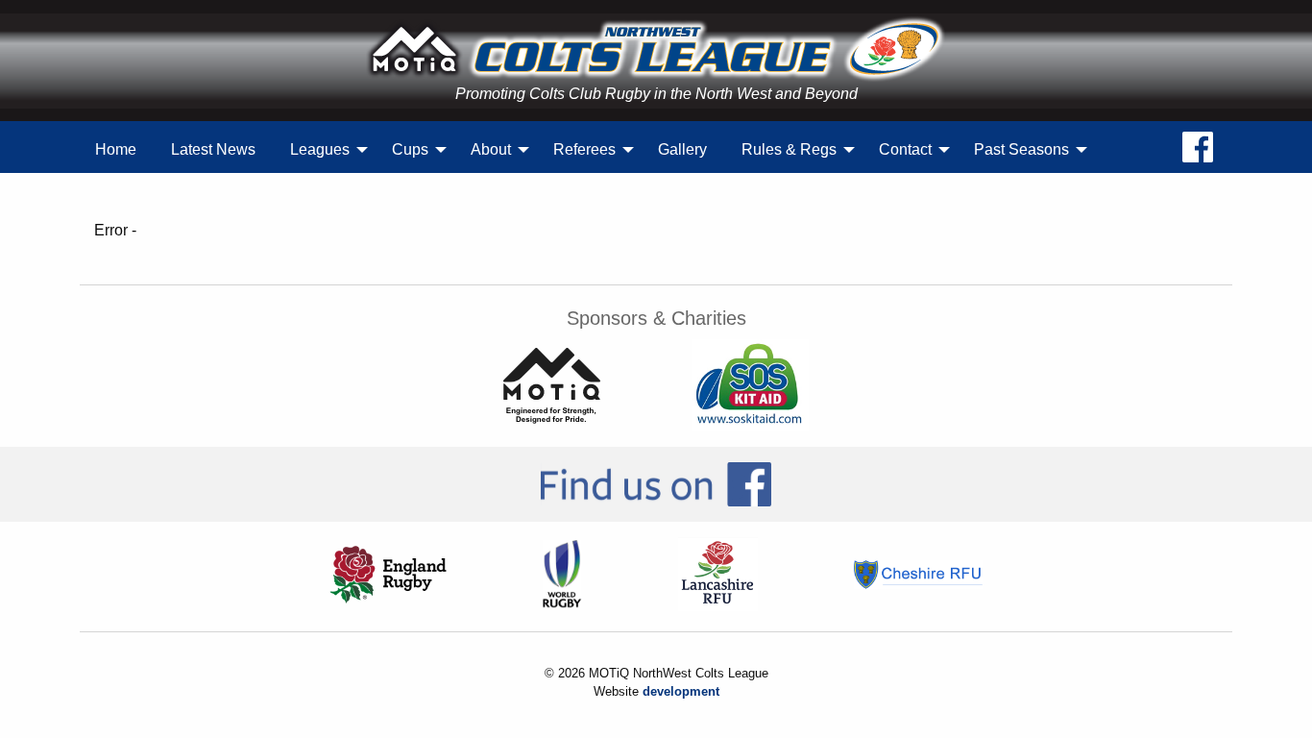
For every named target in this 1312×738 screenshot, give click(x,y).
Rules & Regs (789, 149)
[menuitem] (116, 150)
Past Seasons (1021, 149)
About (491, 149)
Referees (584, 149)
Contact (905, 149)
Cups (410, 149)
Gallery (682, 149)
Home (115, 149)
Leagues (320, 149)
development (681, 691)
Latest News (213, 149)
